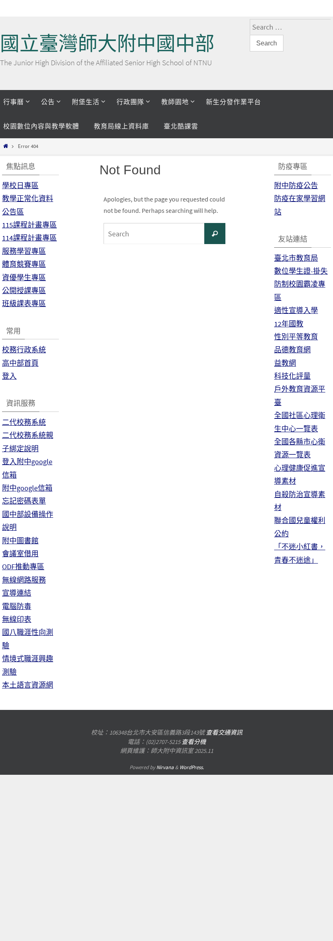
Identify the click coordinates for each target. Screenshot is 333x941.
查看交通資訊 (224, 732)
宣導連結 (16, 593)
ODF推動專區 (23, 566)
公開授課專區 (24, 290)
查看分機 (194, 742)
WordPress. (191, 767)
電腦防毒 (16, 606)
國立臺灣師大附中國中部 (107, 43)
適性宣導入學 (296, 310)
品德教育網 (292, 349)
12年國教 (288, 323)
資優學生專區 (24, 277)
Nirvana (165, 767)
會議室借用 (20, 553)
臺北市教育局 (296, 258)
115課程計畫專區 (29, 224)
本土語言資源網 (27, 685)
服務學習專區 (24, 251)
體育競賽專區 (24, 264)
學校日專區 (20, 185)
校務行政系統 (24, 349)
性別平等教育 (296, 336)
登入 (9, 376)
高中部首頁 (20, 363)
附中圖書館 (20, 540)
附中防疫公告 (296, 185)
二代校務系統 (24, 422)
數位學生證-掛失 (301, 271)
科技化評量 (292, 376)
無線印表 (16, 619)
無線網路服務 (24, 580)
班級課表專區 (24, 303)
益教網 (285, 363)
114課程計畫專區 (29, 237)
